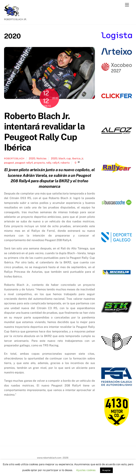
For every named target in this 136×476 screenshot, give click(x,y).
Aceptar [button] (106, 470)
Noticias (41, 158)
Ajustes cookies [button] (86, 470)
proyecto (39, 162)
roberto (65, 162)
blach (62, 158)
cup (68, 158)
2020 (32, 158)
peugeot (9, 162)
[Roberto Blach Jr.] (13, 14)
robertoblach (14, 158)
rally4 (55, 162)
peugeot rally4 (24, 162)
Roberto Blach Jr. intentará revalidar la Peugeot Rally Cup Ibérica (44, 132)
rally (48, 162)
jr (82, 158)
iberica (76, 158)
